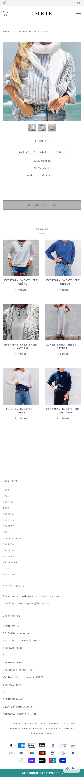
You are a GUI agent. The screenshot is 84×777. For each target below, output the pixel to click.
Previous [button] (9, 81)
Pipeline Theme (42, 733)
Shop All (9, 502)
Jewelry (8, 526)
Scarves (8, 544)
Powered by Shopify (60, 728)
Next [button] (74, 81)
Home (6, 31)
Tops (6, 508)
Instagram (10, 562)
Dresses (8, 520)
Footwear (9, 550)
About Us (9, 574)
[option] (42, 81)
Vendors (8, 556)
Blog (6, 568)
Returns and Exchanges (26, 728)
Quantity (42, 184)
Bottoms (8, 514)
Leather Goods (13, 538)
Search (53, 723)
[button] (42, 773)
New (5, 496)
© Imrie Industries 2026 (28, 723)
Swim (6, 532)
